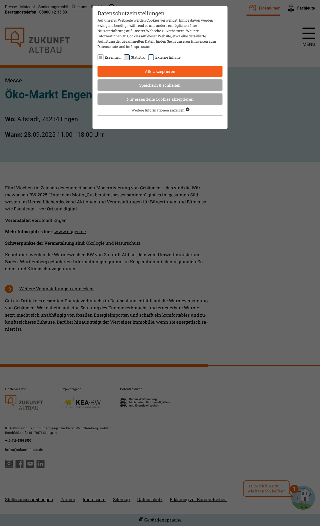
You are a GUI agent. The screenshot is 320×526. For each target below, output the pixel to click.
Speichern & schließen (160, 85)
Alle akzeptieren (160, 71)
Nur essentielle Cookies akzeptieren (160, 99)
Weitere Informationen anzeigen (158, 110)
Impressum (140, 46)
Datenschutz (108, 46)
